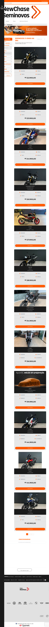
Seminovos (9, 24)
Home (4, 24)
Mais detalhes (30, 83)
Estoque (7, 21)
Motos (14, 21)
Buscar (8, 75)
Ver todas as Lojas (25, 570)
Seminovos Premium (24, 21)
